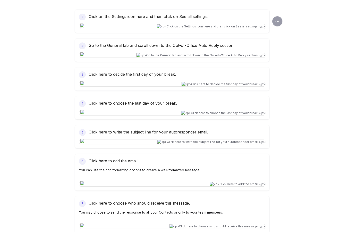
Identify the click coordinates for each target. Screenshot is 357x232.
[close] (277, 21)
